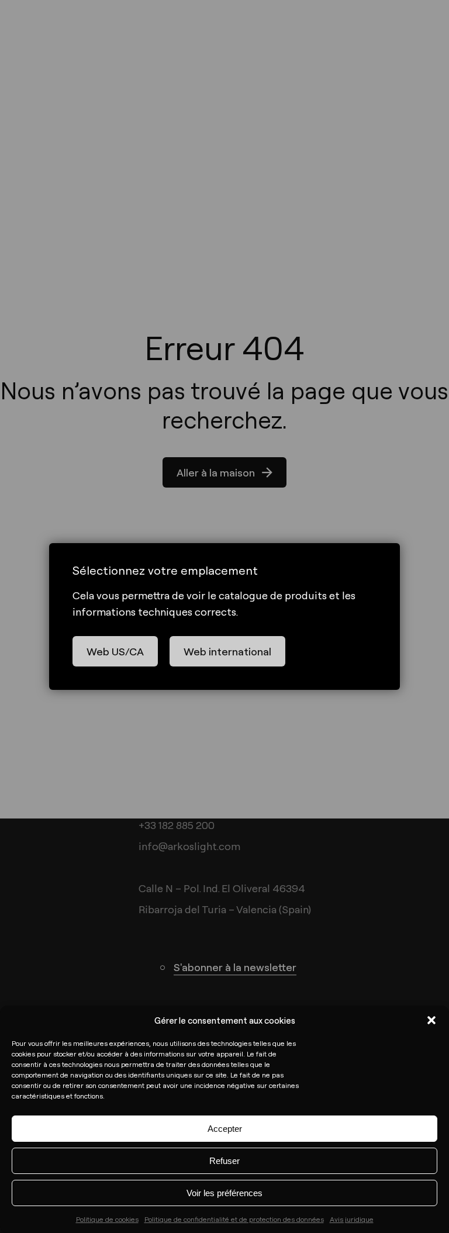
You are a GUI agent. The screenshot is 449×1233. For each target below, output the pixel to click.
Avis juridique (352, 1219)
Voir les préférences (224, 1193)
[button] (431, 1020)
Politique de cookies (107, 1219)
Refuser (224, 1161)
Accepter (225, 1129)
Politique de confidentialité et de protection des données (234, 1219)
